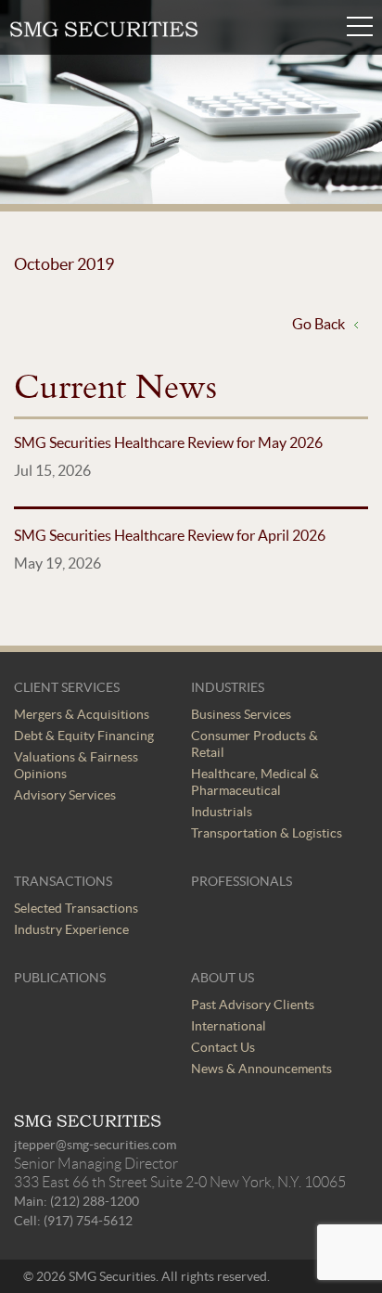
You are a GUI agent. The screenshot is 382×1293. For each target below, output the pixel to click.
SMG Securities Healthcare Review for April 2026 (169, 535)
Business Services (241, 714)
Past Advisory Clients (252, 1004)
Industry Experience (71, 929)
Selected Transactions (76, 908)
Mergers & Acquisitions (81, 714)
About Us (222, 977)
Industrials (221, 811)
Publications (60, 977)
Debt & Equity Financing (84, 735)
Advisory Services (65, 794)
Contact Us (223, 1047)
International (228, 1025)
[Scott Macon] (103, 32)
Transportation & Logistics (266, 833)
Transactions (63, 881)
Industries (227, 687)
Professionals (241, 881)
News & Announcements (261, 1068)
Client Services (67, 687)
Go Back (318, 323)
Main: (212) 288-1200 (76, 1201)
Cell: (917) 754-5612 (73, 1220)
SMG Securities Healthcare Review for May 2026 (168, 442)
